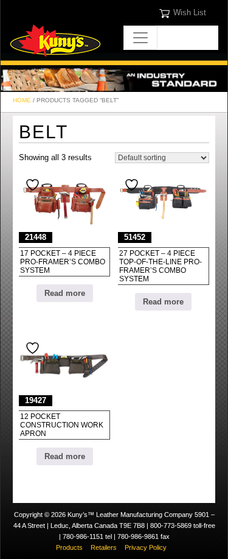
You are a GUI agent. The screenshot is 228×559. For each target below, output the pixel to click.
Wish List (189, 12)
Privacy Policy (146, 547)
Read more (64, 293)
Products (69, 547)
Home (22, 100)
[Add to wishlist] (34, 184)
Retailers (104, 547)
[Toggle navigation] (140, 38)
